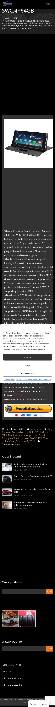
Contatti (6, 671)
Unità (5, 441)
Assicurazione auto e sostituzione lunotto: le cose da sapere (31, 465)
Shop (14, 18)
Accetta (27, 357)
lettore (44, 432)
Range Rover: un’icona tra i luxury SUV (33, 475)
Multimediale (15, 435)
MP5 (4, 435)
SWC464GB (36, 438)
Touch (46, 438)
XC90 (32, 441)
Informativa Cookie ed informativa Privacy (33, 379)
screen (25, 438)
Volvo (19, 441)
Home (6, 18)
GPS (37, 432)
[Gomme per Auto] (27, 4)
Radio (17, 438)
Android (6, 432)
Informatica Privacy (12, 678)
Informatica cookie (12, 685)
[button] (50, 327)
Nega (27, 365)
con (26, 432)
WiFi (26, 441)
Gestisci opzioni (27, 373)
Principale (7, 438)
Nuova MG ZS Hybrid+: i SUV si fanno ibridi (32, 490)
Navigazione (30, 435)
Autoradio (17, 432)
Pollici (41, 435)
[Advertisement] (27, 74)
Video (12, 441)
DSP (31, 432)
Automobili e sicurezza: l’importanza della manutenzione (32, 503)
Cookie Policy (9, 379)
